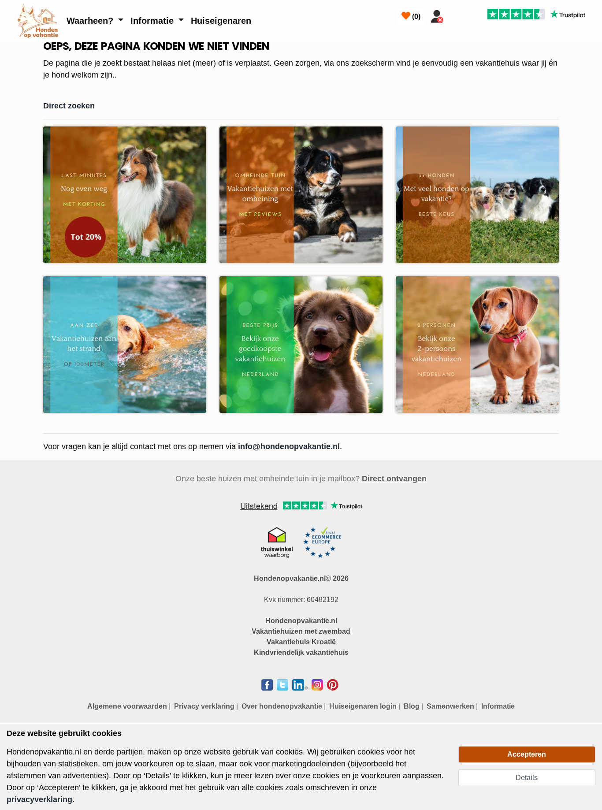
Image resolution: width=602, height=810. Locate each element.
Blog (412, 706)
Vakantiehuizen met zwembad (301, 631)
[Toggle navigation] (458, 14)
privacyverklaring (39, 799)
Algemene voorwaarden (127, 706)
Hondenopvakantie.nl (301, 620)
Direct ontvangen (394, 478)
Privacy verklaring (204, 706)
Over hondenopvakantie (282, 706)
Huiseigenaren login (363, 706)
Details (527, 777)
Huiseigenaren (221, 21)
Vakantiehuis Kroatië (301, 642)
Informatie (153, 21)
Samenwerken (450, 706)
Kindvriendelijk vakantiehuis (301, 652)
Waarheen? (91, 21)
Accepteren (526, 754)
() (415, 16)
